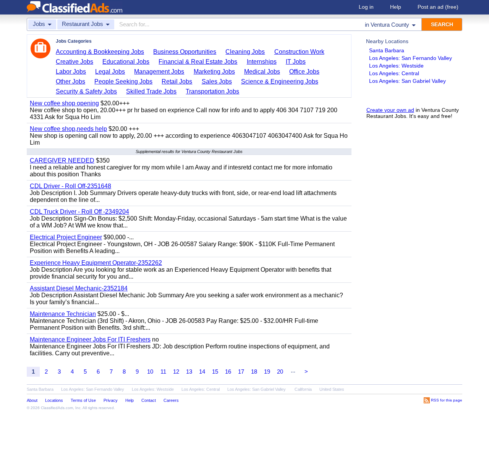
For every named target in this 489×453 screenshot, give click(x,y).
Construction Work (299, 51)
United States (331, 389)
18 (254, 371)
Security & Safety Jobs (86, 91)
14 (202, 371)
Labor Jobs (71, 71)
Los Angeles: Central (394, 73)
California (303, 389)
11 (163, 371)
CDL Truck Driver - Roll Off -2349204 (79, 211)
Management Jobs (159, 71)
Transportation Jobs (212, 91)
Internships (262, 61)
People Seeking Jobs (123, 81)
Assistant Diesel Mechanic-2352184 (79, 288)
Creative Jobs (74, 61)
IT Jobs (296, 61)
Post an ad (438, 7)
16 (228, 371)
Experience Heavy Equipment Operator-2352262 (96, 263)
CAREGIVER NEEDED (62, 160)
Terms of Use (83, 400)
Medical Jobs (262, 71)
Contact (148, 400)
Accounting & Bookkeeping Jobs (100, 51)
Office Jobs (304, 71)
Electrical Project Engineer (66, 237)
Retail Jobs (177, 81)
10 (150, 371)
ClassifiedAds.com (57, 408)
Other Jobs (70, 81)
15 (215, 371)
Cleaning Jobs (245, 51)
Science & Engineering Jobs (279, 81)
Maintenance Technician (63, 314)
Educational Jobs (125, 61)
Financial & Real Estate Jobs (198, 61)
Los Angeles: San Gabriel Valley (407, 81)
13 (189, 371)
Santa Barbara (386, 50)
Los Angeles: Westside (396, 66)
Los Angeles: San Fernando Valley (410, 58)
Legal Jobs (110, 71)
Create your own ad (390, 110)
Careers (171, 400)
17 (241, 371)
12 (176, 371)
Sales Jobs (217, 81)
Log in (366, 7)
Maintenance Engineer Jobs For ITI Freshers (90, 339)
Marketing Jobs (214, 71)
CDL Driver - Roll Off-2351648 (70, 186)
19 (267, 371)
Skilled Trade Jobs (151, 91)
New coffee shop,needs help (68, 129)
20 (280, 371)
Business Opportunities (184, 51)
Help (395, 7)
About (32, 400)
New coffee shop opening (64, 103)
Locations (54, 400)
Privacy (111, 400)
